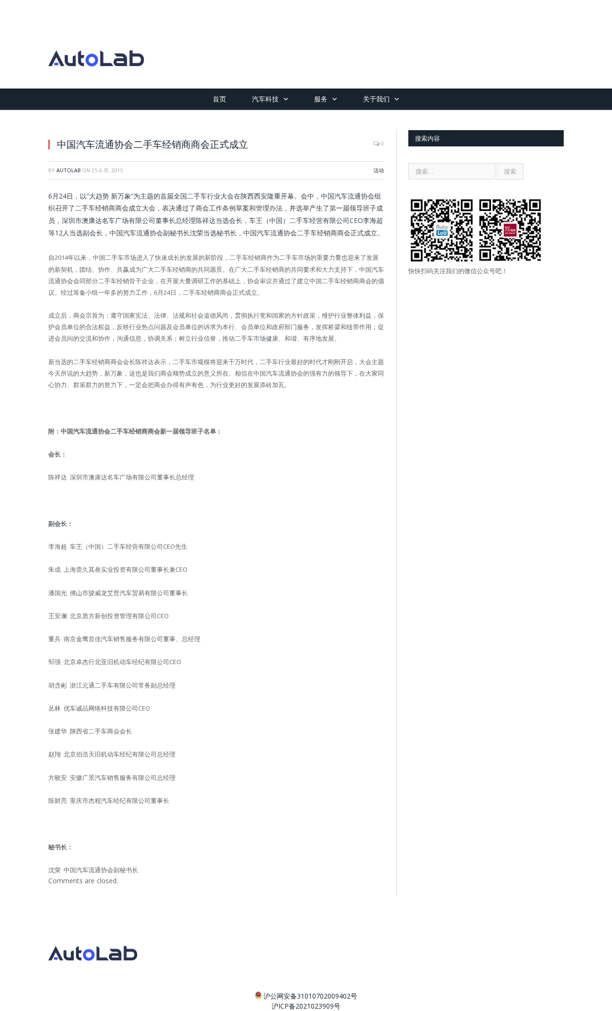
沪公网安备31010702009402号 (310, 995)
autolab (68, 170)
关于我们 (376, 98)
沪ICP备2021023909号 (306, 1006)
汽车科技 (265, 98)
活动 (378, 170)
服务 (321, 98)
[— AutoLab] (96, 44)
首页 (219, 98)
